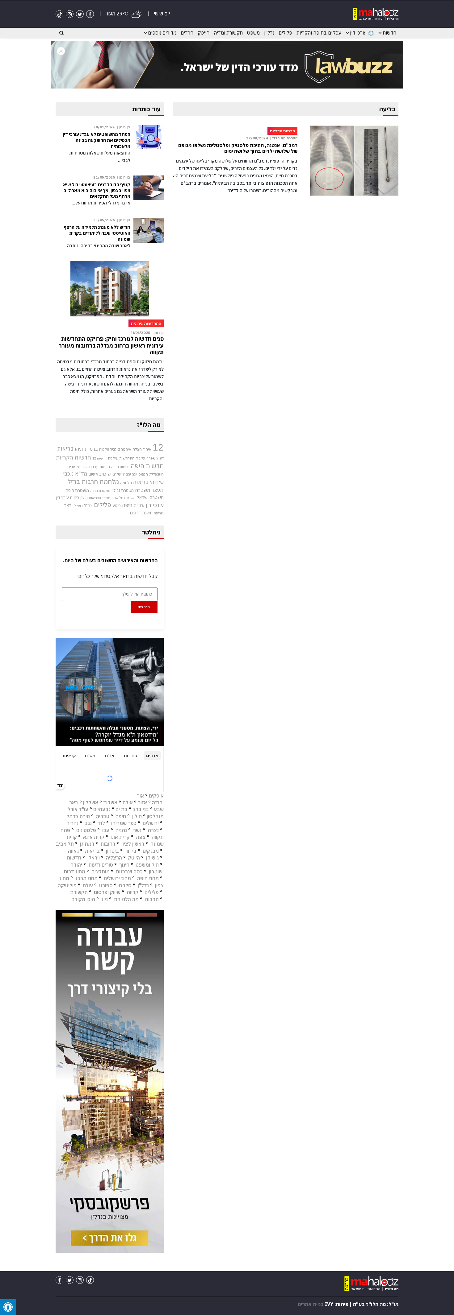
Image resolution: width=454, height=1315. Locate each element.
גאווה (73, 851)
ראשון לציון (132, 844)
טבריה (102, 816)
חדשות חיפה (147, 466)
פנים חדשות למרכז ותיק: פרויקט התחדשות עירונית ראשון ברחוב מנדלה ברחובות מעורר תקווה (111, 345)
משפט (253, 33)
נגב (88, 823)
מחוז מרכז (86, 878)
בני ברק (140, 809)
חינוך (124, 865)
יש (109, 474)
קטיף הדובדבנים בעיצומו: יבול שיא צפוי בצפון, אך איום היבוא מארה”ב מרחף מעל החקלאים (96, 190)
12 (158, 447)
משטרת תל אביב (123, 497)
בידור (131, 851)
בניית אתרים (311, 1304)
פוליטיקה (67, 885)
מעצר (157, 489)
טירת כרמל (78, 816)
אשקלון (90, 802)
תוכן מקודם (83, 899)
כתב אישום (97, 474)
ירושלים (118, 474)
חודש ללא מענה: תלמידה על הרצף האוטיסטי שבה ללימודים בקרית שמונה (97, 233)
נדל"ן (269, 33)
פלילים (285, 33)
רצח (67, 505)
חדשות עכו (101, 466)
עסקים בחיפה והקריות (318, 33)
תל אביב (65, 844)
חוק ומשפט (147, 865)
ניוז (104, 899)
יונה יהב (131, 474)
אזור (142, 802)
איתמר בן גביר (120, 449)
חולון (137, 816)
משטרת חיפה (77, 490)
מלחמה (126, 482)
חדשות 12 (99, 458)
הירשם (143, 606)
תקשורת (79, 892)
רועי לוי (78, 506)
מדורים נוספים (162, 33)
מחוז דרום (74, 871)
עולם (88, 885)
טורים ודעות (100, 865)
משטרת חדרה (100, 490)
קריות (132, 892)
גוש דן (152, 858)
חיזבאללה (156, 474)
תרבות (152, 899)
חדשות (389, 33)
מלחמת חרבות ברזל (93, 481)
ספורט (106, 885)
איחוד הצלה (141, 449)
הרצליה (114, 858)
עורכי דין (155, 505)
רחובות (107, 844)
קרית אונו (120, 837)
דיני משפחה (155, 458)
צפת (140, 837)
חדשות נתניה (120, 467)
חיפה (121, 816)
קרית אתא (93, 837)
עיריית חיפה (133, 505)
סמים (74, 497)
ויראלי (93, 858)
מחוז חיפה (148, 878)
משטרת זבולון (122, 490)
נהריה (72, 823)
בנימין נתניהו (86, 449)
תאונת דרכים (141, 513)
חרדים (187, 33)
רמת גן (87, 844)
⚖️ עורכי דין (362, 33)
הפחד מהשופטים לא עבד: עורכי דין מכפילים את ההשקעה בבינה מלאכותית (96, 140)
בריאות (65, 448)
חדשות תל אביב (80, 466)
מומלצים (100, 871)
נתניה (121, 830)
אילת (127, 802)
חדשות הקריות (73, 457)
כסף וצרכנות (129, 871)
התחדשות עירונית (121, 458)
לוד (101, 823)
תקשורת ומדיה (228, 33)
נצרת (153, 830)
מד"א (81, 473)
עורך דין (62, 497)
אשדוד (110, 802)
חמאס (143, 474)
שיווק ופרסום (107, 892)
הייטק (203, 33)
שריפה (159, 513)
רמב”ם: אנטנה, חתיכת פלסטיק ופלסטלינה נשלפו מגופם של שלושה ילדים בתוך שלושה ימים (237, 148)
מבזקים (151, 851)
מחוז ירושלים (117, 878)
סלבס (125, 885)
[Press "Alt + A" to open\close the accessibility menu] (8, 1307)
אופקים (156, 796)
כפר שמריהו (124, 823)
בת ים (122, 809)
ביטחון (112, 851)
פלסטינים (86, 830)
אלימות (104, 449)
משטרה (142, 490)
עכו (105, 830)
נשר (137, 830)
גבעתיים (102, 809)
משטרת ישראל (150, 497)
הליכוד (140, 458)
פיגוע (116, 505)
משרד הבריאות (99, 498)
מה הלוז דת (126, 899)
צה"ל (88, 505)
